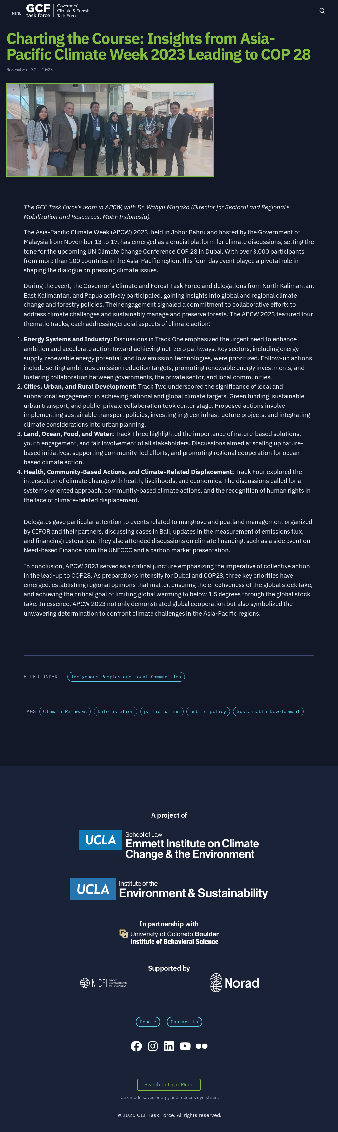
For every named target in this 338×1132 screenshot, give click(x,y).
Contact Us (184, 1022)
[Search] (322, 10)
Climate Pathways (65, 711)
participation (162, 711)
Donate (148, 1022)
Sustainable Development (268, 711)
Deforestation (115, 711)
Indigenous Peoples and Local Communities (126, 677)
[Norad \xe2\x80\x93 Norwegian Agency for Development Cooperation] (234, 983)
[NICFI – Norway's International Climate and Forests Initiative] (103, 983)
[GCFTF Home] (58, 10)
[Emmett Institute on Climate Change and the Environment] (169, 845)
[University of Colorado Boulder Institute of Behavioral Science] (169, 936)
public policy (208, 711)
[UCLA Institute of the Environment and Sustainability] (169, 889)
